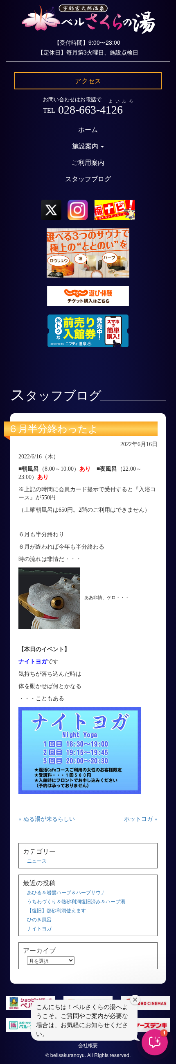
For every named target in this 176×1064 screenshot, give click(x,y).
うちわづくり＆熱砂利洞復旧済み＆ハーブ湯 (76, 901)
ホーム (88, 129)
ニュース (37, 860)
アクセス (88, 80)
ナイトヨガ (39, 928)
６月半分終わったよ (53, 429)
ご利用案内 (88, 162)
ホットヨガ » (141, 818)
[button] (155, 1042)
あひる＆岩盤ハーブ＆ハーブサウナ (66, 892)
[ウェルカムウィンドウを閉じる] (135, 1000)
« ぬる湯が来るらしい (46, 818)
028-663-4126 (90, 109)
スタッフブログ (88, 178)
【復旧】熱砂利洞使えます (56, 910)
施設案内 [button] (86, 146)
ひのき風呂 (39, 919)
